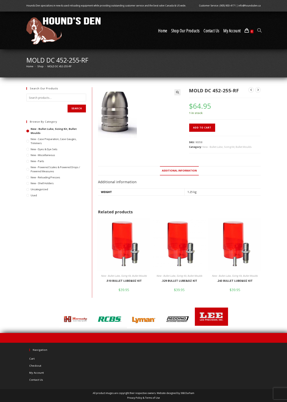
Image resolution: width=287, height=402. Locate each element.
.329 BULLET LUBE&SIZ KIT (179, 281)
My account (36, 372)
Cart (32, 358)
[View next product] (258, 90)
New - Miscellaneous (43, 155)
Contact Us (36, 379)
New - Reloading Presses (45, 177)
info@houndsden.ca (249, 5)
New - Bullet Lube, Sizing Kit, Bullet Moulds (227, 147)
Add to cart (202, 127)
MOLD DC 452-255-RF (59, 66)
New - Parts (37, 161)
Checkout (35, 365)
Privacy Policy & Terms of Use (143, 397)
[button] (177, 92)
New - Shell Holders (42, 183)
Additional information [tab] (179, 170)
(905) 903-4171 (227, 5)
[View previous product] (251, 90)
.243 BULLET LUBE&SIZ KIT (235, 281)
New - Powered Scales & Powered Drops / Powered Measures (55, 169)
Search (76, 108)
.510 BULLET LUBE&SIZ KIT (124, 281)
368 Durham (187, 393)
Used (34, 195)
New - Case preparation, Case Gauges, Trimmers (54, 141)
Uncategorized (39, 189)
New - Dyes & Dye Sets (44, 149)
